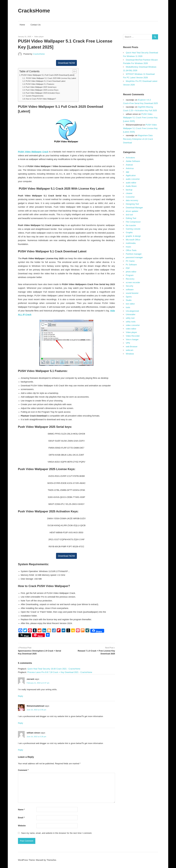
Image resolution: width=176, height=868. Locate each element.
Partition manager (134, 254)
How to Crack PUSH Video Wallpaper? (41, 99)
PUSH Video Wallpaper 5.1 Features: (40, 84)
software (129, 289)
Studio (128, 300)
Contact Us (36, 25)
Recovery (130, 279)
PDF (128, 268)
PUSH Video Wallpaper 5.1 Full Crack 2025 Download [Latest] (47, 75)
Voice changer (132, 339)
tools (128, 307)
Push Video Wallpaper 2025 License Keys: (42, 90)
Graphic (129, 232)
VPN (128, 343)
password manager (134, 257)
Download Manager (134, 207)
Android (129, 165)
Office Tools (131, 250)
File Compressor (133, 222)
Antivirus (130, 168)
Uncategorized (132, 311)
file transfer (131, 225)
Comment (23, 770)
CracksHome (34, 11)
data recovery (132, 200)
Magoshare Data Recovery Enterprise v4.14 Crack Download (138, 139)
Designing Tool (132, 204)
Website (22, 826)
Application (131, 175)
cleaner (129, 193)
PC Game (130, 261)
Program (129, 275)
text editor (130, 304)
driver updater (132, 211)
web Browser (131, 346)
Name (21, 809)
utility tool (130, 318)
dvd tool (129, 215)
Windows (130, 354)
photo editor (131, 272)
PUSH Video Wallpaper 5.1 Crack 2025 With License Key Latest (51, 78)
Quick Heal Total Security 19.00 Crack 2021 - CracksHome (53, 669)
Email (21, 817)
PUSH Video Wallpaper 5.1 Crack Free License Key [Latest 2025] (140, 117)
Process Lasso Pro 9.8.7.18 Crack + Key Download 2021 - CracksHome (59, 672)
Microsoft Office (133, 240)
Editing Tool (131, 218)
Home (22, 25)
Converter (130, 197)
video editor (131, 329)
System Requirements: (35, 96)
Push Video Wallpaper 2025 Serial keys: (41, 87)
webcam (129, 350)
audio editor (131, 183)
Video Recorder (133, 336)
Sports (129, 297)
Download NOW (66, 63)
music (128, 247)
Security (129, 286)
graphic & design (133, 236)
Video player (39, 37)
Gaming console (133, 229)
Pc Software (131, 264)
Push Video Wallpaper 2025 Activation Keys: (43, 93)
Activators (130, 157)
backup (129, 190)
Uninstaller (130, 314)
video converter (133, 325)
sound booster (132, 293)
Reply (20, 696)
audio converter (133, 179)
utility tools (131, 322)
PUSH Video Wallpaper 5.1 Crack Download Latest (46, 81)
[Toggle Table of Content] (73, 71)
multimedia (131, 243)
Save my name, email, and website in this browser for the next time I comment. (56, 833)
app (127, 172)
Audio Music (131, 186)
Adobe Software (133, 161)
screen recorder (133, 282)
